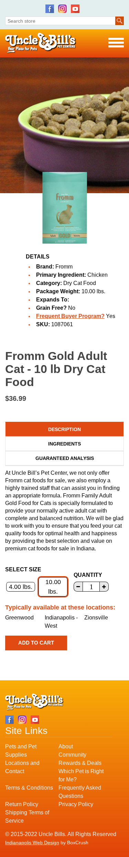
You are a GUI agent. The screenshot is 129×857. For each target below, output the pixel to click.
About (65, 746)
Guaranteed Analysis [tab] (64, 458)
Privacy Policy (75, 804)
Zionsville (96, 617)
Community (72, 755)
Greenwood (19, 617)
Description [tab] (64, 429)
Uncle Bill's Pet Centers (40, 43)
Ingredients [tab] (64, 444)
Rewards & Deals (79, 763)
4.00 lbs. (20, 586)
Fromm (64, 267)
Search (119, 21)
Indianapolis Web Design (32, 842)
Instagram (62, 8)
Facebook (49, 8)
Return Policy (21, 804)
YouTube (75, 8)
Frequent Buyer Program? (70, 316)
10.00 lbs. (53, 587)
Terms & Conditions (29, 788)
